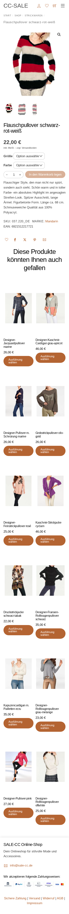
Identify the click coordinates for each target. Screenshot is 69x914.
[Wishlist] (6, 239)
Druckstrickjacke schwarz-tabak (13, 614)
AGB (60, 898)
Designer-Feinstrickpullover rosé (17, 524)
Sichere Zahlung (15, 898)
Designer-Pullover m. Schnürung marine (16, 434)
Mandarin (51, 221)
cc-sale (15, 5)
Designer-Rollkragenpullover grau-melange (47, 709)
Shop (18, 15)
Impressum (34, 903)
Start (7, 15)
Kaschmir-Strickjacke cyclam (48, 524)
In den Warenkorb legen (45, 174)
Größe (8, 156)
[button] (59, 34)
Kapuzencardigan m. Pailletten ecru (16, 707)
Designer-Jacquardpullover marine (14, 343)
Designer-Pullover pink (17, 798)
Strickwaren (34, 15)
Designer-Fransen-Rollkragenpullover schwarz (47, 616)
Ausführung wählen (15, 361)
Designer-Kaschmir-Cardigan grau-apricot (49, 341)
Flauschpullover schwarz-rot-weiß (31, 128)
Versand (34, 898)
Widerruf (48, 898)
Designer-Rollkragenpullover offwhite (47, 802)
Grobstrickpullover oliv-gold (49, 434)
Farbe (7, 165)
